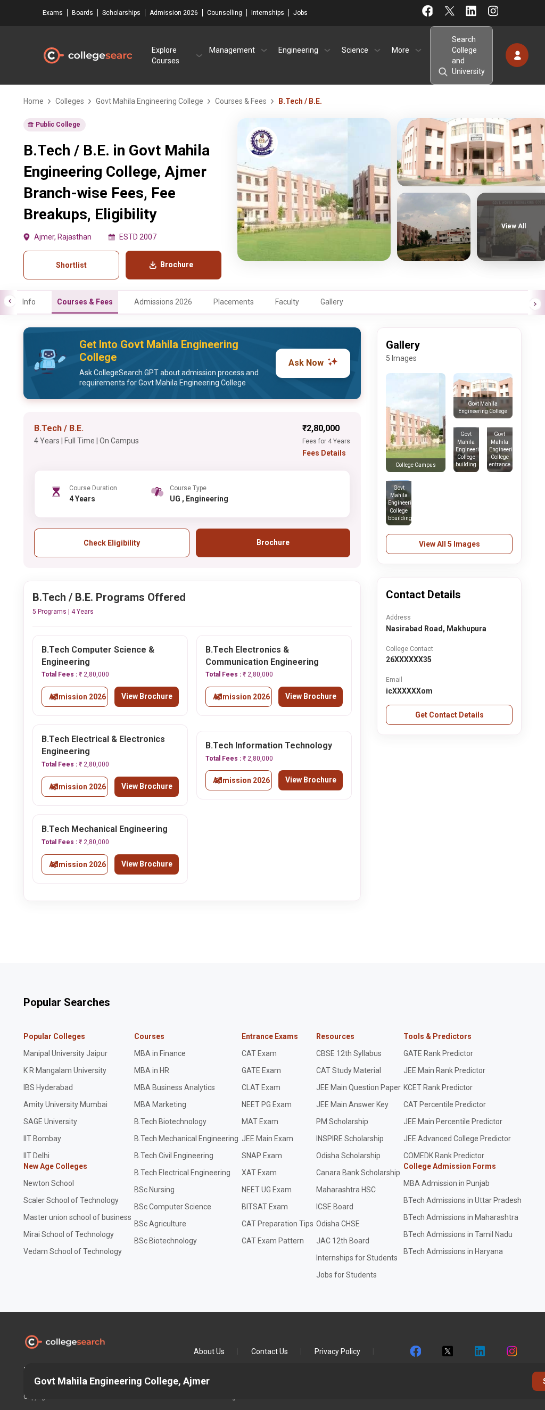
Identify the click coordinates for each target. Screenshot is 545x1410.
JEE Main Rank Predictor (444, 1070)
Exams (53, 13)
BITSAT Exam (265, 1206)
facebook (415, 1351)
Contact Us (269, 1351)
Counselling (224, 13)
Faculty (287, 302)
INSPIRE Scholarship (350, 1138)
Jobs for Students (346, 1275)
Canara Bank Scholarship (358, 1172)
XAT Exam (259, 1172)
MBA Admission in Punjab (446, 1183)
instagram (511, 1351)
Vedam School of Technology (72, 1251)
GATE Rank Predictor (438, 1053)
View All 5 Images (449, 544)
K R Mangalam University (64, 1070)
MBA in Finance (160, 1053)
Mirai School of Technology (68, 1234)
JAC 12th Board (342, 1240)
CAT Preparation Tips (277, 1223)
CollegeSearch (87, 55)
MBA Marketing (160, 1104)
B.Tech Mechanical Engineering (105, 829)
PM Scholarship (342, 1121)
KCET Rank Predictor (438, 1087)
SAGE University (50, 1121)
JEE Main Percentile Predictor (452, 1121)
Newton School (48, 1183)
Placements (233, 302)
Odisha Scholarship (348, 1155)
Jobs (300, 13)
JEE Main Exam (267, 1138)
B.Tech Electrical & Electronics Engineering (103, 745)
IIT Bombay (42, 1138)
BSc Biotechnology (165, 1240)
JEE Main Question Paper (358, 1087)
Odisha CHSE (338, 1223)
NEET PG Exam (267, 1104)
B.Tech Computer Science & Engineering (98, 656)
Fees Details (324, 453)
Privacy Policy (337, 1351)
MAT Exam (260, 1121)
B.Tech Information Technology (268, 745)
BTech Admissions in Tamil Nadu (458, 1234)
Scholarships (121, 13)
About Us (209, 1351)
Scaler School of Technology (71, 1200)
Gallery (331, 302)
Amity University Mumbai (65, 1104)
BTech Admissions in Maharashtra (460, 1217)
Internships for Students (357, 1258)
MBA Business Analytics (174, 1087)
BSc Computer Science (172, 1206)
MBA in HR (151, 1070)
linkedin (479, 1351)
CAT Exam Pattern (273, 1240)
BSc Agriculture (160, 1223)
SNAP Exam (262, 1155)
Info (29, 302)
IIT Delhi (36, 1155)
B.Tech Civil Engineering (173, 1155)
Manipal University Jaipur (65, 1053)
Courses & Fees (85, 302)
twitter (447, 1351)
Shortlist (71, 265)
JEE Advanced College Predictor (457, 1138)
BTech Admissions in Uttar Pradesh (462, 1200)
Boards (82, 13)
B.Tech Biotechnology (170, 1121)
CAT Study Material (348, 1070)
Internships (267, 13)
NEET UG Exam (267, 1189)
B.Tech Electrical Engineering (182, 1172)
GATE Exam (261, 1070)
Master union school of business (77, 1217)
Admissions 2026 (163, 302)
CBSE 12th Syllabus (349, 1053)
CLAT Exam (261, 1087)
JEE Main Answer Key (352, 1104)
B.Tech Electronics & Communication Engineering (262, 656)
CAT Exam (259, 1053)
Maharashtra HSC (346, 1189)
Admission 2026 (174, 13)
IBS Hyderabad (48, 1087)
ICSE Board (334, 1206)
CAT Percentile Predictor (444, 1104)
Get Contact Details (449, 715)
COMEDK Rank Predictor (443, 1155)
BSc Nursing (154, 1189)
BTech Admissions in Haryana (453, 1251)
